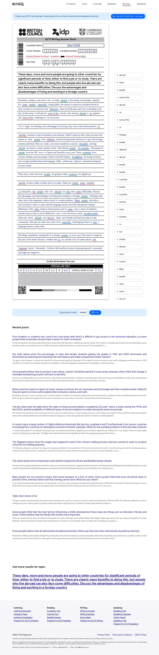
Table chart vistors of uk (24, 496)
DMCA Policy (141, 635)
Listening (97, 4)
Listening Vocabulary (23, 618)
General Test (53, 614)
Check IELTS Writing (129, 16)
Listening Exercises (22, 611)
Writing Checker (87, 611)
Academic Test (53, 611)
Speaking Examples (122, 614)
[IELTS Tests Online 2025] (18, 4)
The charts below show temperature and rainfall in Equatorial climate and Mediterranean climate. (62, 461)
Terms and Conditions (122, 635)
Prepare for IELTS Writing (91, 621)
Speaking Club (119, 621)
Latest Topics (119, 618)
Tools (84, 4)
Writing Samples (87, 614)
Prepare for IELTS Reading (59, 621)
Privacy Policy (103, 635)
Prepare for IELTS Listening (26, 621)
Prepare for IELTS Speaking (125, 624)
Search (72, 4)
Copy (96, 312)
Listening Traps (20, 614)
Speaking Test (119, 611)
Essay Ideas (85, 618)
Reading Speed (54, 618)
